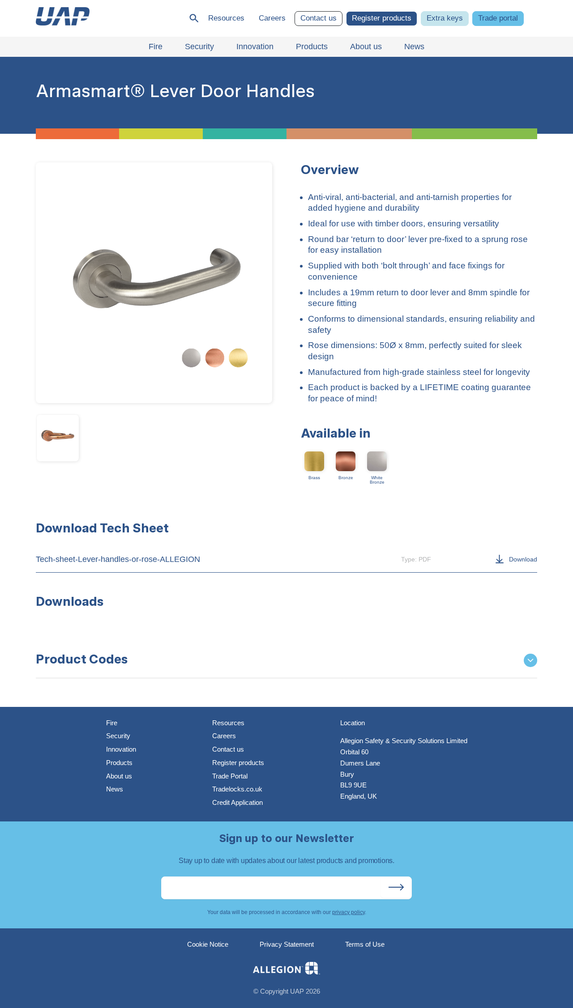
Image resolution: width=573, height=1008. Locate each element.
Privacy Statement (287, 944)
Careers (272, 18)
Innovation (121, 749)
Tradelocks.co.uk (237, 789)
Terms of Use (365, 944)
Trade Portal (230, 776)
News (114, 789)
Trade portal (498, 18)
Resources (226, 18)
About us (119, 776)
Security (118, 736)
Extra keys (445, 18)
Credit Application (237, 802)
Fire (111, 723)
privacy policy (348, 912)
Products (119, 762)
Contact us (318, 18)
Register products (381, 18)
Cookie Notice (207, 944)
